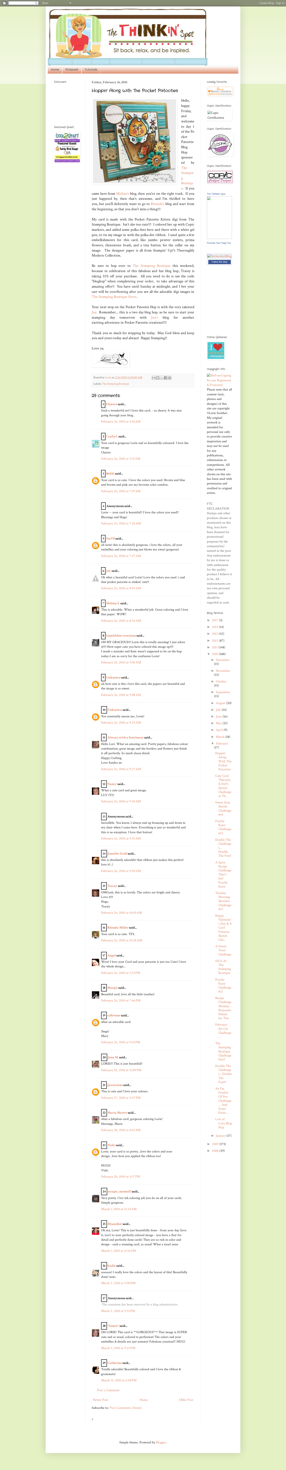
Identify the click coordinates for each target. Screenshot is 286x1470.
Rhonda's (157, 203)
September (223, 692)
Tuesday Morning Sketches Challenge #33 (223, 901)
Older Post (186, 1400)
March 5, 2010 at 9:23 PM (118, 1348)
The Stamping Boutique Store (114, 296)
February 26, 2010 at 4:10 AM (120, 421)
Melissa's (122, 193)
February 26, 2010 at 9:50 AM (121, 871)
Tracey (112, 886)
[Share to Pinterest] (169, 378)
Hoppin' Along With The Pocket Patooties (223, 761)
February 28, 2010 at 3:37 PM (120, 1176)
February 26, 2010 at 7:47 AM (121, 556)
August (221, 703)
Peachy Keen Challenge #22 (223, 985)
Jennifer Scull (117, 853)
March (220, 737)
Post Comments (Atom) (126, 1408)
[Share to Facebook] (166, 378)
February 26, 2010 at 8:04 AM (121, 588)
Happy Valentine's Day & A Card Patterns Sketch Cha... (223, 927)
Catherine (115, 1363)
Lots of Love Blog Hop (223, 1123)
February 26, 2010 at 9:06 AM (121, 662)
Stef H (110, 538)
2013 (215, 634)
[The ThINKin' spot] (219, 238)
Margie (112, 988)
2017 (215, 620)
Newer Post (100, 1400)
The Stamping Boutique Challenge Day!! (223, 1051)
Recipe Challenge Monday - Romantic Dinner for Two (223, 1008)
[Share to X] (162, 378)
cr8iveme (113, 1015)
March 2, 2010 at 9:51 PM (118, 1311)
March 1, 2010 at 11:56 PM (118, 1251)
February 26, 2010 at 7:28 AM (121, 523)
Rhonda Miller (117, 927)
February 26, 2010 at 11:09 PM (121, 1070)
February (222, 743)
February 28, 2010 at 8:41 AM (120, 1130)
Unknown (113, 677)
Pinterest (71, 69)
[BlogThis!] (158, 378)
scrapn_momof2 (119, 1191)
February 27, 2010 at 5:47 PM (120, 1098)
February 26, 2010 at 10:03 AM (121, 913)
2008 (215, 1151)
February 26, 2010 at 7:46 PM (120, 1000)
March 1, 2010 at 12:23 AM (119, 1209)
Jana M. (113, 1057)
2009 (215, 1144)
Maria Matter (117, 1113)
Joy (94, 312)
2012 (215, 640)
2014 (215, 627)
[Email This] (154, 378)
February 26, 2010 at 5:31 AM (120, 459)
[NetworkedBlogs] (219, 261)
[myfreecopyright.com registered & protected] (219, 385)
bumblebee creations (121, 635)
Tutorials (91, 69)
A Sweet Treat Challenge (223, 950)
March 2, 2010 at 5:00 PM (118, 1283)
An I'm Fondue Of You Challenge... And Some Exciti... (223, 1100)
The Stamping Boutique (151, 265)
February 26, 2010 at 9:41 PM (120, 1042)
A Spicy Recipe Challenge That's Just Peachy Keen (223, 874)
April (220, 730)
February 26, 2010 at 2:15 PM (120, 973)
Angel (111, 955)
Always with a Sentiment (125, 737)
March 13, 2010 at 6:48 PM (119, 1380)
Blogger (161, 1442)
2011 (215, 647)
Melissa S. (113, 603)
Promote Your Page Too (219, 243)
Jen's (154, 317)
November (223, 671)
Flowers (111, 404)
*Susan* (113, 1326)
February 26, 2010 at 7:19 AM (120, 491)
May (219, 723)
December (222, 660)
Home (55, 69)
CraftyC (112, 436)
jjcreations (115, 1085)
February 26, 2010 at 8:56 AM (121, 621)
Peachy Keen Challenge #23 (223, 827)
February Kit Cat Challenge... (223, 1030)
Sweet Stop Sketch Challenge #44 (223, 808)
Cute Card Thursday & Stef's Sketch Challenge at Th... (223, 786)
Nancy (112, 784)
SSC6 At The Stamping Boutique (223, 967)
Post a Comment (108, 1390)
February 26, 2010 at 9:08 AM (121, 695)
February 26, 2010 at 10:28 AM (121, 940)
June (219, 716)
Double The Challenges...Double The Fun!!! (223, 1074)
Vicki (111, 1145)
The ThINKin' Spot (216, 194)
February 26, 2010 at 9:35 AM (121, 838)
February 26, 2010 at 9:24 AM (121, 722)
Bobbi (110, 473)
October (221, 681)
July (219, 710)
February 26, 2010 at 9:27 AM (121, 769)
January (221, 1136)
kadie (112, 1266)
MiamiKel (115, 1224)
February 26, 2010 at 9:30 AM (121, 801)
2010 (215, 654)
